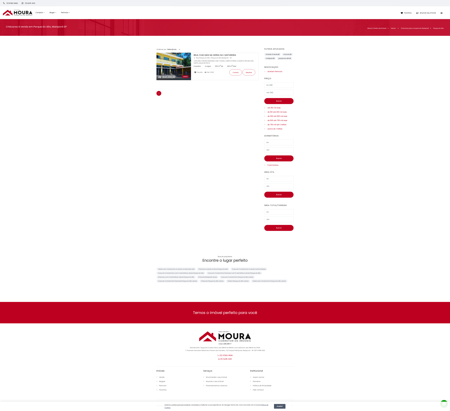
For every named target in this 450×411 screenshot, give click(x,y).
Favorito (200, 72)
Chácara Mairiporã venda (207, 277)
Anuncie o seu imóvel (215, 381)
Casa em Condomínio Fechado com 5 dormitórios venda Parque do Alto (234, 273)
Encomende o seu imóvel (216, 377)
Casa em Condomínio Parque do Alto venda (237, 277)
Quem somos (258, 377)
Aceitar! (280, 406)
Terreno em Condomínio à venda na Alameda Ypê (176, 269)
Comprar (39, 12)
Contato (236, 72)
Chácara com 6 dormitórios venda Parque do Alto (176, 277)
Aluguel (162, 381)
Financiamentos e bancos (216, 385)
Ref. (210, 72)
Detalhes (249, 72)
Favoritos (163, 390)
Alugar (52, 12)
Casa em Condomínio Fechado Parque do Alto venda (177, 281)
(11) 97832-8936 (226, 355)
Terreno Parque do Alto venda (238, 281)
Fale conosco (258, 390)
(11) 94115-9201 (226, 359)
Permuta (64, 12)
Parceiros (256, 381)
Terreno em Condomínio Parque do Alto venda (269, 281)
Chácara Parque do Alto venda (212, 281)
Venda (161, 377)
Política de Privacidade (262, 385)
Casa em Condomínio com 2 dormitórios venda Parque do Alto (181, 273)
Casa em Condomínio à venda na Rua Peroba (249, 269)
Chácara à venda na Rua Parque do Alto (213, 269)
